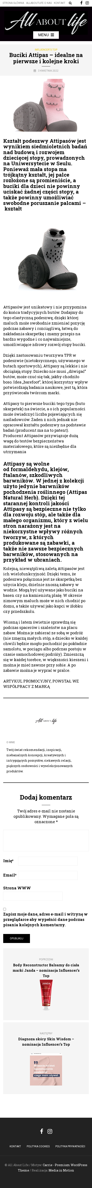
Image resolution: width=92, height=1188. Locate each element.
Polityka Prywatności (70, 1146)
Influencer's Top (46, 49)
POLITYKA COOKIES (38, 1146)
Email (9, 875)
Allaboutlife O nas (39, 3)
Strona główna (13, 3)
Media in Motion (61, 1170)
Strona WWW (17, 887)
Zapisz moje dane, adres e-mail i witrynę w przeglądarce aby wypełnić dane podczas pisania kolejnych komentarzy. (45, 919)
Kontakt (59, 3)
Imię (8, 860)
